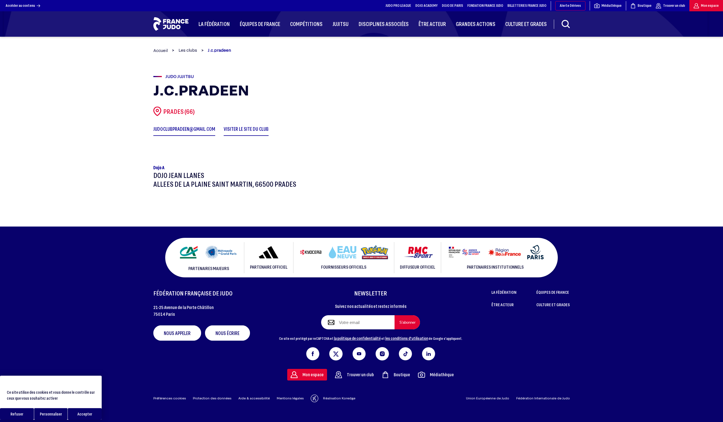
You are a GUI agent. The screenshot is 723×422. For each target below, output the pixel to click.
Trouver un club (674, 5)
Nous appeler (177, 333)
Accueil (160, 50)
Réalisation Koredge (339, 398)
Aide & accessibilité (254, 398)
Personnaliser (51, 414)
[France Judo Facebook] (312, 352)
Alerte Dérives (570, 5)
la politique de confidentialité (357, 338)
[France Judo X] (336, 352)
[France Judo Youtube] (359, 352)
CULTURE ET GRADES (553, 304)
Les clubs (187, 50)
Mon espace (710, 5)
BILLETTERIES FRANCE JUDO (527, 5)
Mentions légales (290, 398)
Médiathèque (612, 5)
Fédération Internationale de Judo (543, 398)
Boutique (645, 5)
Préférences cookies (169, 398)
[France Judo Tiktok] (405, 352)
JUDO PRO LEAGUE (398, 5)
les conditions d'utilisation (406, 338)
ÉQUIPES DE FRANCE (552, 292)
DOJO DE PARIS (452, 5)
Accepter (84, 414)
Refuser (16, 414)
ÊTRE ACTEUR (502, 304)
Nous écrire (227, 333)
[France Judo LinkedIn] (428, 352)
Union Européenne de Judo (487, 398)
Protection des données (212, 398)
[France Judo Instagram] (382, 352)
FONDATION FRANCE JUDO (485, 5)
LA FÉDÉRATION (504, 292)
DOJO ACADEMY (426, 5)
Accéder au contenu (20, 5)
